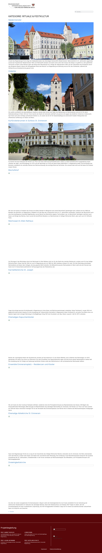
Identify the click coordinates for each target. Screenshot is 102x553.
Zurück (11, 511)
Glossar (33, 12)
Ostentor (12, 71)
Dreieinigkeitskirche (17, 462)
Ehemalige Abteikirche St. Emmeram (24, 413)
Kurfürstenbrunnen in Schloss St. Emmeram (27, 121)
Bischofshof (13, 170)
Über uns (25, 12)
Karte (11, 12)
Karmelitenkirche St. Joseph (20, 270)
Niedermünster (15, 20)
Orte (18, 12)
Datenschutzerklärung (55, 549)
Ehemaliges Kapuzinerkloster (21, 317)
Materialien (42, 12)
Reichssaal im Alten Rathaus (20, 221)
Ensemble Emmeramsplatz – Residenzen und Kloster (31, 364)
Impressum (44, 549)
